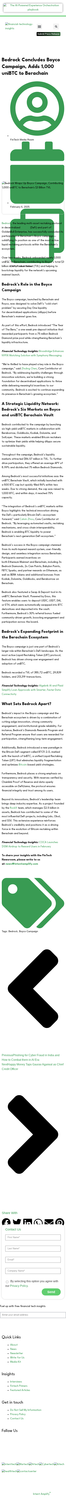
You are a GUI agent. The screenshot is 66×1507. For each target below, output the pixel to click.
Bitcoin (23, 765)
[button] (39, 26)
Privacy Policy (19, 1285)
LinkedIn (19, 1438)
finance (25, 227)
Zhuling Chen (29, 368)
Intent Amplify (42, 1494)
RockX (13, 808)
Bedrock (6, 223)
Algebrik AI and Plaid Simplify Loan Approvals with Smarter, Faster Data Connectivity (32, 690)
